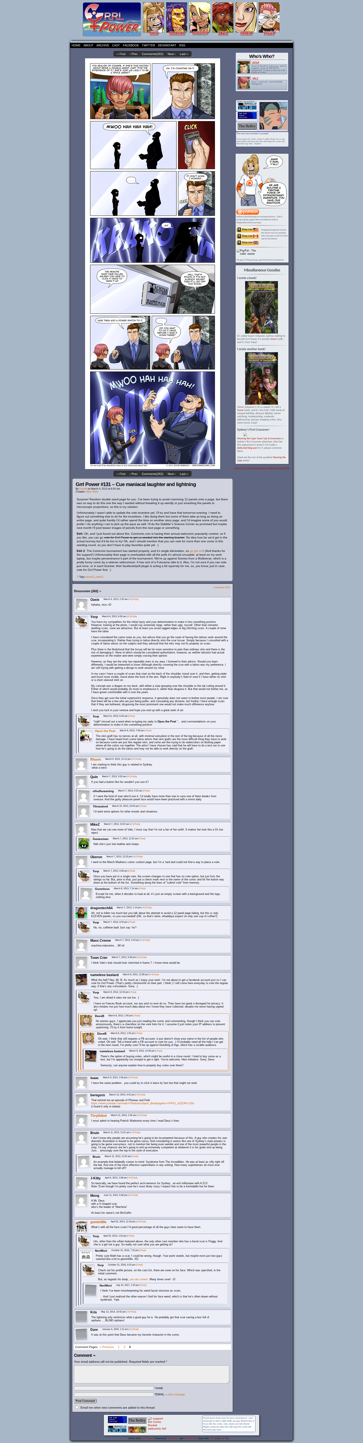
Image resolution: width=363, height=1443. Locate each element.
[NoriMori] (86, 1255)
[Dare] (81, 1334)
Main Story (92, 491)
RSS (182, 45)
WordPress (173, 1438)
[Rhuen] (81, 770)
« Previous (107, 1347)
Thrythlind (98, 1115)
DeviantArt (167, 45)
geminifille (98, 1222)
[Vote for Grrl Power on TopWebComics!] (247, 108)
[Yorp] (81, 621)
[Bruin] (81, 1137)
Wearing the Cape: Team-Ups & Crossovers (259, 438)
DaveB (83, 488)
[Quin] (81, 782)
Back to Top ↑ (224, 1438)
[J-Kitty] (81, 1183)
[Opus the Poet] (86, 741)
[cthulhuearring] (84, 796)
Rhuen (95, 759)
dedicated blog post (247, 448)
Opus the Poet (105, 731)
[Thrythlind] (81, 1126)
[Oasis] (81, 604)
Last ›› (184, 54)
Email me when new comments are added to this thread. (117, 1407)
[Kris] (81, 1317)
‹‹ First (121, 54)
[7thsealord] (84, 811)
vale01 (100, 576)
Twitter (148, 45)
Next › (172, 54)
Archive (102, 45)
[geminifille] (81, 1232)
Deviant (279, 468)
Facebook (131, 45)
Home (76, 45)
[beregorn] (81, 1100)
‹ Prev (134, 54)
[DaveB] (86, 1021)
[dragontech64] (81, 913)
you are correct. (139, 1279)
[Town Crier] (81, 962)
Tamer (273, 339)
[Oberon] (81, 862)
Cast (116, 45)
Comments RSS (222, 587)
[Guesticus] (86, 894)
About (88, 45)
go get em (196, 551)
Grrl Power (147, 1438)
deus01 (90, 576)
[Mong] (81, 1200)
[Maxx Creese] (81, 945)
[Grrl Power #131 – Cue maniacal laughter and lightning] (152, 468)
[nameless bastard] (81, 980)
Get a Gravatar (176, 1394)
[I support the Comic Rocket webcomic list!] (157, 1428)
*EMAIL (170, 1394)
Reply (136, 599)
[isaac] (81, 1083)
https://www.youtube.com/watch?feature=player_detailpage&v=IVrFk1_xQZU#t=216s (142, 1103)
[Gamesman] (84, 844)
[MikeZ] (81, 829)
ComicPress (190, 1438)
